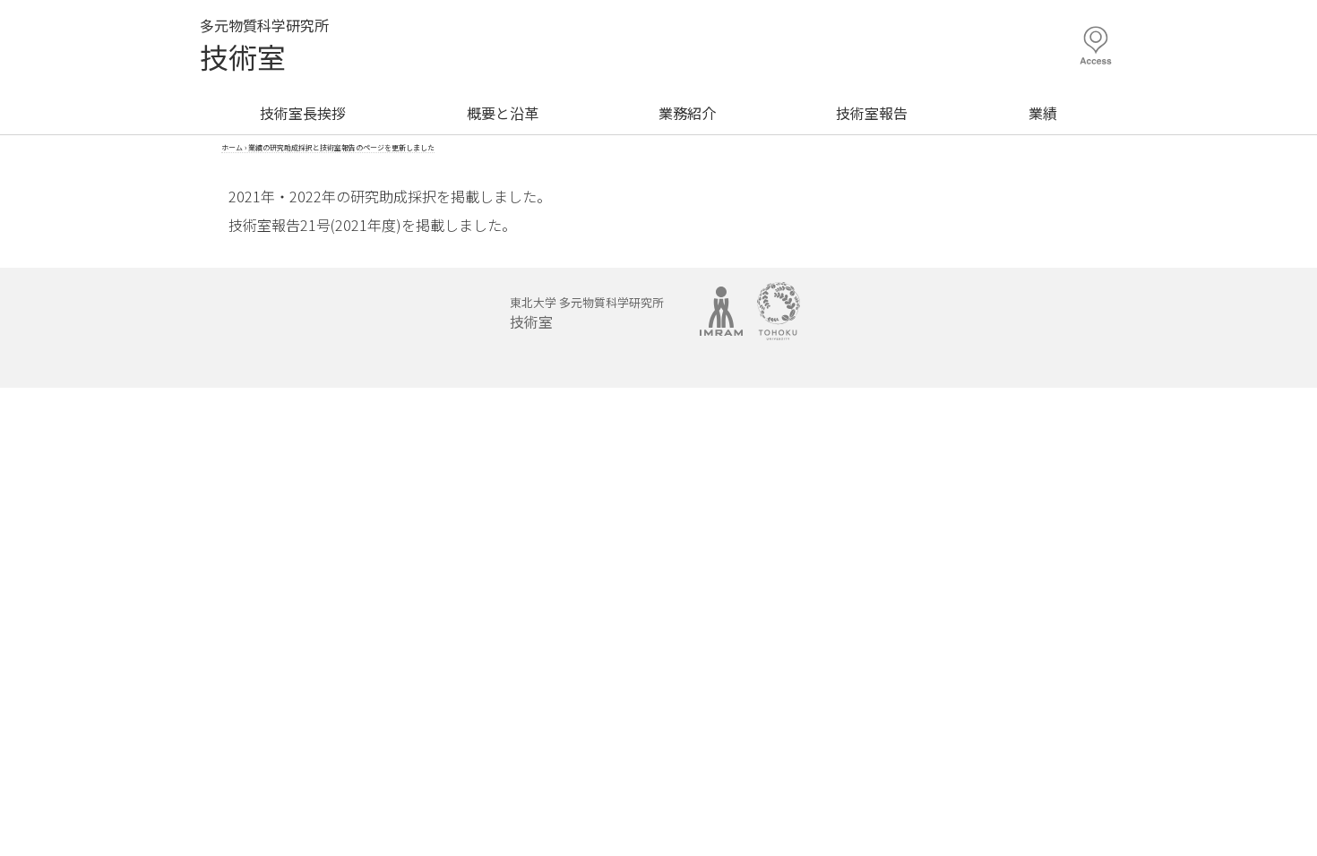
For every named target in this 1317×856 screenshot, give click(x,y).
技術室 (243, 56)
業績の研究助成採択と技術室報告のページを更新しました (341, 147)
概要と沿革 (502, 113)
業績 (1043, 113)
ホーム (232, 147)
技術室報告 (872, 113)
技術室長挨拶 (303, 113)
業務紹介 (687, 113)
